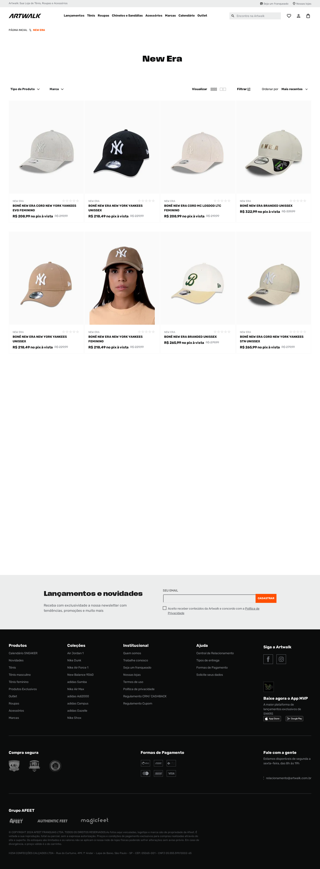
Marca (54, 89)
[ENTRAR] (298, 16)
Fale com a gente (279, 752)
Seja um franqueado (276, 3)
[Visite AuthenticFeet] (52, 821)
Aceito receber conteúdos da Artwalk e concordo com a (213, 611)
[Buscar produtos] (233, 15)
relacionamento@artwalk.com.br (288, 778)
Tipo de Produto (22, 89)
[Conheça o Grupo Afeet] (16, 821)
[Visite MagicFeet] (94, 821)
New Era (39, 30)
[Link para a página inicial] (18, 30)
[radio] (223, 89)
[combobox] (255, 15)
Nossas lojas (303, 3)
